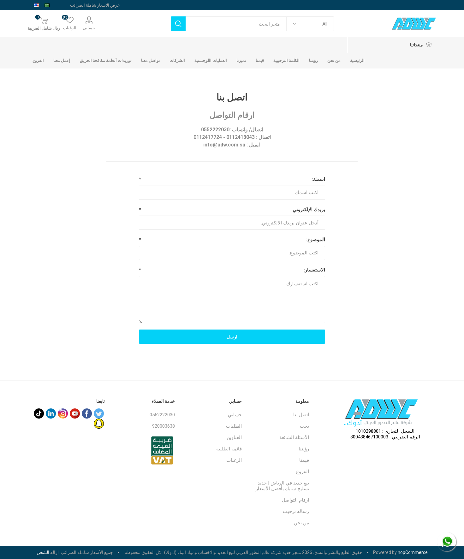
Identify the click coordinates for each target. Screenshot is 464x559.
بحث (304, 426)
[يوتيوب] (75, 413)
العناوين (234, 437)
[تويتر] (99, 413)
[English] (36, 5)
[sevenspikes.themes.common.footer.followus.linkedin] (51, 413)
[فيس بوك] (87, 413)
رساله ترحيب (296, 511)
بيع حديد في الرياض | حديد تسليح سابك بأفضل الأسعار (282, 485)
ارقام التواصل (295, 500)
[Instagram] (63, 413)
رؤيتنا (304, 449)
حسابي (89, 28)
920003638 (163, 426)
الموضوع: (315, 239)
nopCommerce (413, 552)
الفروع (302, 471)
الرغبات (234, 460)
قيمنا (304, 460)
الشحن (43, 552)
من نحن (301, 523)
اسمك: (318, 179)
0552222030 (162, 415)
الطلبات (234, 426)
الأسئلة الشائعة (294, 437)
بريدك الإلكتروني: (308, 209)
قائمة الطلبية (229, 449)
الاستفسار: (314, 270)
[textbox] (236, 23)
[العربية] (47, 5)
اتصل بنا (301, 415)
